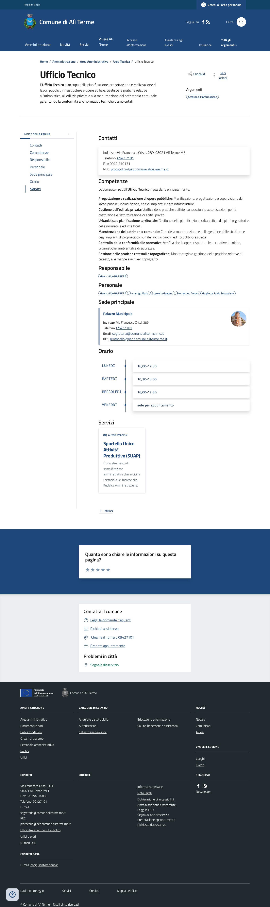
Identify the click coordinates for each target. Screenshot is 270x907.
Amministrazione (38, 44)
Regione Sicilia (32, 5)
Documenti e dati (31, 725)
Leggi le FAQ (145, 809)
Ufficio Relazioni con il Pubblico (40, 830)
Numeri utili (27, 842)
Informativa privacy (150, 786)
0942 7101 (125, 158)
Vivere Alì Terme (106, 41)
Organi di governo (31, 738)
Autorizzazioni (88, 725)
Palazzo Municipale (117, 313)
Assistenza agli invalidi (173, 42)
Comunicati (203, 725)
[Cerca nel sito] (239, 22)
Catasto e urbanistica (93, 732)
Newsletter (203, 791)
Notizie (200, 719)
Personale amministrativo (37, 744)
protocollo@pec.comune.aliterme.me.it (139, 169)
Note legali (144, 793)
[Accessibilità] (12, 894)
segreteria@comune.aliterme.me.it (138, 333)
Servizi (84, 44)
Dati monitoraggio (32, 890)
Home (44, 61)
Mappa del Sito (127, 890)
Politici (24, 751)
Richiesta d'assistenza (151, 824)
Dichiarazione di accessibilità (155, 799)
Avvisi (200, 732)
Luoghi (200, 758)
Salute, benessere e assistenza (157, 725)
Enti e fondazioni (31, 732)
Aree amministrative (33, 719)
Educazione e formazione (153, 719)
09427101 (124, 328)
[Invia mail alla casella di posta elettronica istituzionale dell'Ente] (43, 813)
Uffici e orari (28, 836)
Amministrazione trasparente (156, 804)
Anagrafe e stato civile (93, 719)
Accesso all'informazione (136, 42)
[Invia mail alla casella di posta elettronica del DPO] (44, 865)
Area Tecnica (121, 61)
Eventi (200, 764)
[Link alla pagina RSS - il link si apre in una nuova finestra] (208, 22)
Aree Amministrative (94, 61)
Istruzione (205, 45)
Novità (65, 44)
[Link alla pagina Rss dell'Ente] (205, 785)
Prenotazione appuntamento (156, 819)
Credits (93, 890)
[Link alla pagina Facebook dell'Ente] (198, 785)
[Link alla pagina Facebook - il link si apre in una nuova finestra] (203, 22)
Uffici (23, 757)
